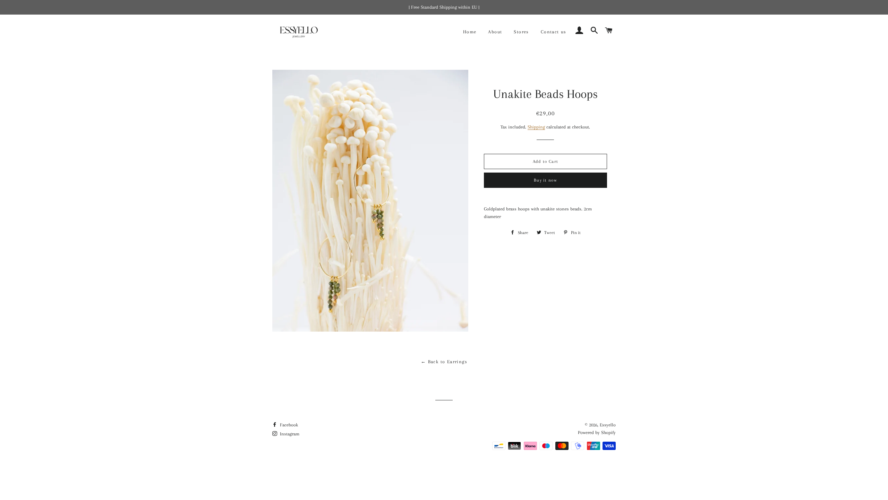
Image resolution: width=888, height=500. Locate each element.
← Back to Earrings (444, 361)
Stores (521, 31)
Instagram (289, 433)
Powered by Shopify (597, 432)
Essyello (608, 424)
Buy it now (545, 180)
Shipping (536, 127)
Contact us (553, 31)
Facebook (288, 424)
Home (470, 31)
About (495, 31)
